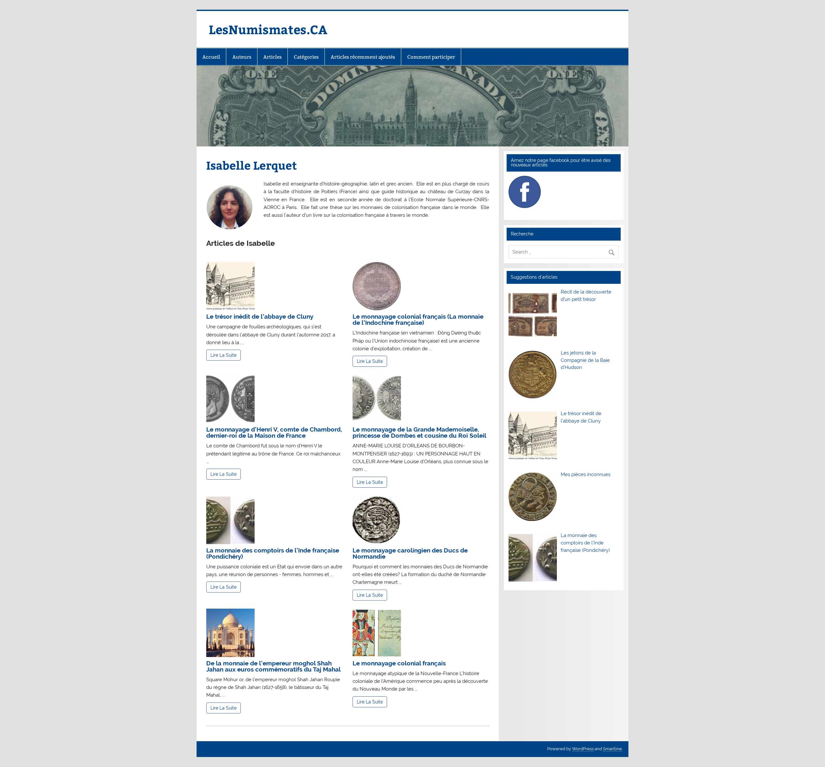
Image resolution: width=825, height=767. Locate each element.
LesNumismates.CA (268, 29)
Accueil (211, 57)
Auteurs (241, 57)
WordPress (583, 748)
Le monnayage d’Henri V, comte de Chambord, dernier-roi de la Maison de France (274, 432)
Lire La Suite (223, 355)
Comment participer (431, 57)
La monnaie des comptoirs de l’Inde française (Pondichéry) (272, 553)
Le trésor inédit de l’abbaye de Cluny (259, 316)
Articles (272, 57)
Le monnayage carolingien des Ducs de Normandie (410, 553)
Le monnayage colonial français (399, 663)
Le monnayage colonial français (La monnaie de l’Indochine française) (418, 319)
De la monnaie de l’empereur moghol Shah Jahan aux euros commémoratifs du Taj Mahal (273, 666)
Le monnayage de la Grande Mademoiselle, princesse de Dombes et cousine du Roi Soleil (419, 432)
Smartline (612, 748)
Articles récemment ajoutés (363, 57)
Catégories (306, 57)
